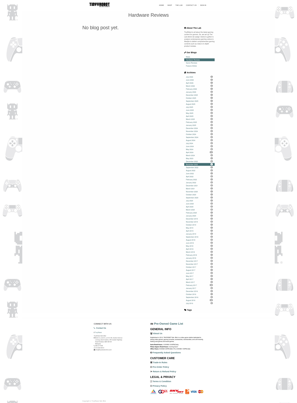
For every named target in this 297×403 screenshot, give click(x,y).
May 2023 (199, 158)
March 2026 (199, 86)
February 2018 (199, 255)
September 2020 (199, 197)
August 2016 (199, 300)
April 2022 (199, 176)
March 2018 (199, 252)
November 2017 (199, 264)
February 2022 (199, 179)
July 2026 (199, 77)
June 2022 (199, 173)
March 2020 (199, 210)
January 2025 (199, 125)
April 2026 (199, 83)
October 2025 (199, 98)
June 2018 (199, 243)
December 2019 (199, 219)
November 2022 (199, 164)
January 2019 (199, 234)
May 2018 (199, 246)
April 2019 (199, 231)
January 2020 (199, 216)
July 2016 (199, 303)
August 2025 (199, 104)
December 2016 (199, 291)
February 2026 (199, 89)
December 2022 (199, 161)
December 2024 (199, 128)
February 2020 (199, 213)
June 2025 (199, 110)
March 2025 (199, 119)
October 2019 (199, 225)
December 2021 (199, 185)
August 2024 (199, 140)
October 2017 (199, 267)
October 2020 (199, 194)
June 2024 (199, 146)
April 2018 (199, 249)
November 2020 (199, 191)
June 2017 (199, 273)
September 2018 (199, 237)
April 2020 (199, 207)
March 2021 (199, 188)
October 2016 (199, 294)
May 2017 (199, 276)
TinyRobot (98, 332)
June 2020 (199, 203)
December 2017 (199, 261)
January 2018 (199, 258)
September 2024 (199, 137)
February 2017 (199, 285)
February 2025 (199, 122)
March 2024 (199, 155)
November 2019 (199, 222)
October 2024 (199, 134)
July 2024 (199, 143)
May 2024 (199, 149)
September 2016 (199, 297)
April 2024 (199, 152)
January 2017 (199, 288)
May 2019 (199, 228)
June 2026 (199, 80)
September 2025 (199, 101)
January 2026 (199, 92)
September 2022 (199, 167)
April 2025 (199, 116)
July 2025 (199, 107)
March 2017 (199, 282)
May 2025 (199, 113)
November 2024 (199, 131)
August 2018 (199, 240)
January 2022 (199, 182)
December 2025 (199, 95)
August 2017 (199, 270)
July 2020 (199, 200)
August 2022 (199, 170)
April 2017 (199, 279)
